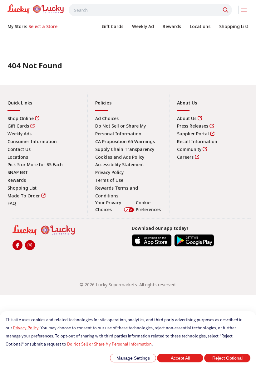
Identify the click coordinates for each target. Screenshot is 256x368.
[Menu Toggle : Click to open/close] (243, 10)
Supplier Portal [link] (193, 134)
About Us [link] (186, 118)
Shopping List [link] (22, 188)
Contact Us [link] (19, 149)
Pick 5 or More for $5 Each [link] (35, 164)
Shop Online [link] (20, 118)
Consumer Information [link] (32, 141)
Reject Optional (227, 358)
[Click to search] (226, 10)
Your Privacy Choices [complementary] (128, 206)
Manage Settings (133, 358)
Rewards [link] (16, 180)
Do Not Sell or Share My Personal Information (109, 344)
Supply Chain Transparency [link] (124, 149)
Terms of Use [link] (109, 180)
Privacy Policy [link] (109, 172)
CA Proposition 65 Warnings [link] (125, 141)
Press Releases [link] (192, 126)
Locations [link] (17, 157)
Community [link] (189, 149)
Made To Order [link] (23, 196)
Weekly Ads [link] (19, 134)
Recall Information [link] (197, 141)
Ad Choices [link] (107, 118)
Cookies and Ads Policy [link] (119, 157)
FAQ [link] (11, 203)
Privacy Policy (26, 328)
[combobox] (150, 10)
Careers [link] (185, 157)
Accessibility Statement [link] (119, 164)
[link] (35, 9)
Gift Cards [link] (18, 126)
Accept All (180, 358)
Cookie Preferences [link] (148, 206)
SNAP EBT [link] (17, 172)
